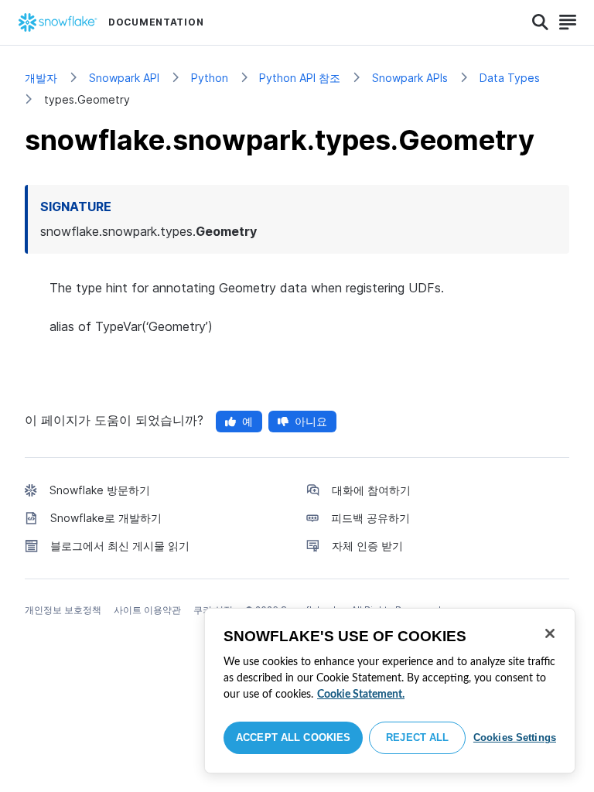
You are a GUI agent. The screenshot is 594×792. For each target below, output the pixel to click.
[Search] (540, 22)
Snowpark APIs (410, 77)
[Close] (550, 633)
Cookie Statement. (361, 694)
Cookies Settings (514, 737)
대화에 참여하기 (371, 490)
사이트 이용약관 (147, 610)
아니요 (311, 421)
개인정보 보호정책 (63, 610)
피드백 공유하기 (370, 517)
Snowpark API (124, 77)
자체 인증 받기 (367, 545)
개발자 (41, 77)
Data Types (510, 77)
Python (209, 77)
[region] (389, 690)
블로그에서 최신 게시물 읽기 (119, 545)
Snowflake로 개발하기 (106, 517)
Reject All (417, 737)
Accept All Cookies (293, 737)
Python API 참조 (299, 77)
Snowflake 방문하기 (100, 490)
